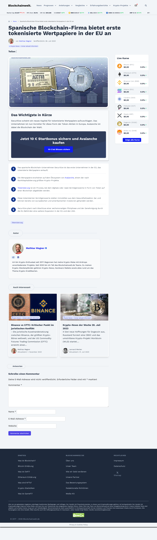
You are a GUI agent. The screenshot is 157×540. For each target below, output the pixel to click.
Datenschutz (119, 466)
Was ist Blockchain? (27, 461)
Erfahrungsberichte (99, 5)
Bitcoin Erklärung (25, 466)
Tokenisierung (24, 188)
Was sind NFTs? (25, 483)
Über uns (70, 461)
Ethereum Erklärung (27, 477)
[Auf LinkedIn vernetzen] (18, 257)
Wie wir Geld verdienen (76, 472)
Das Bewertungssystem (76, 483)
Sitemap (117, 475)
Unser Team (71, 466)
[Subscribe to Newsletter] (136, 5)
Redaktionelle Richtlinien (77, 488)
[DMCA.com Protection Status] (78, 515)
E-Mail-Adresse (17, 418)
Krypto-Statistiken (26, 488)
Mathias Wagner (35, 248)
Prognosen (48, 5)
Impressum (119, 461)
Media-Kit (70, 494)
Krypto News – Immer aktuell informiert (24, 46)
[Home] (9, 21)
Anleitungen (64, 5)
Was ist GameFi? (25, 494)
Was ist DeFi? (24, 472)
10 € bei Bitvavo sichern (59, 149)
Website (12, 426)
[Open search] (146, 5)
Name (12, 411)
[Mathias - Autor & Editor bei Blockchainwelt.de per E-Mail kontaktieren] (13, 257)
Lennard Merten (75, 349)
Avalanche (69, 178)
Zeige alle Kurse (132, 140)
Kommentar (15, 385)
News (39, 5)
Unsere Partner (72, 477)
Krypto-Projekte (120, 5)
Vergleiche (80, 5)
